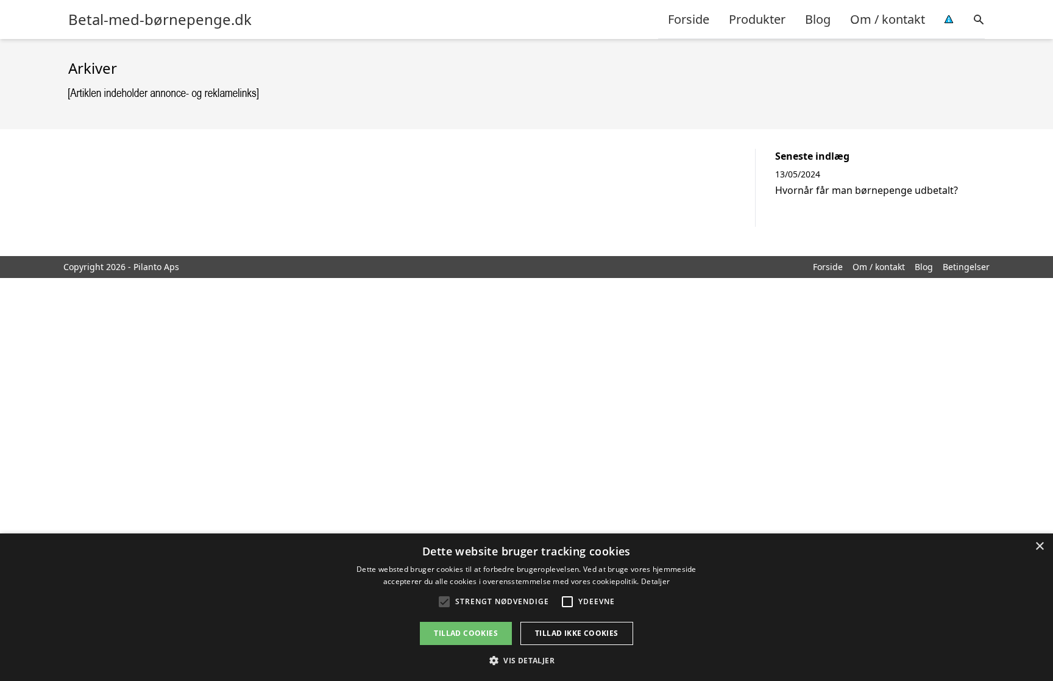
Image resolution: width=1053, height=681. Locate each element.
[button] (526, 660)
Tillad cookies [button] (466, 633)
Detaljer (655, 581)
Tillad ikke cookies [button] (577, 633)
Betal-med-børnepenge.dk (160, 19)
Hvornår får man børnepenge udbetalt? (866, 190)
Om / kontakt (887, 19)
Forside (688, 19)
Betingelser (966, 267)
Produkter (757, 19)
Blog (818, 19)
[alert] (526, 607)
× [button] (1039, 546)
